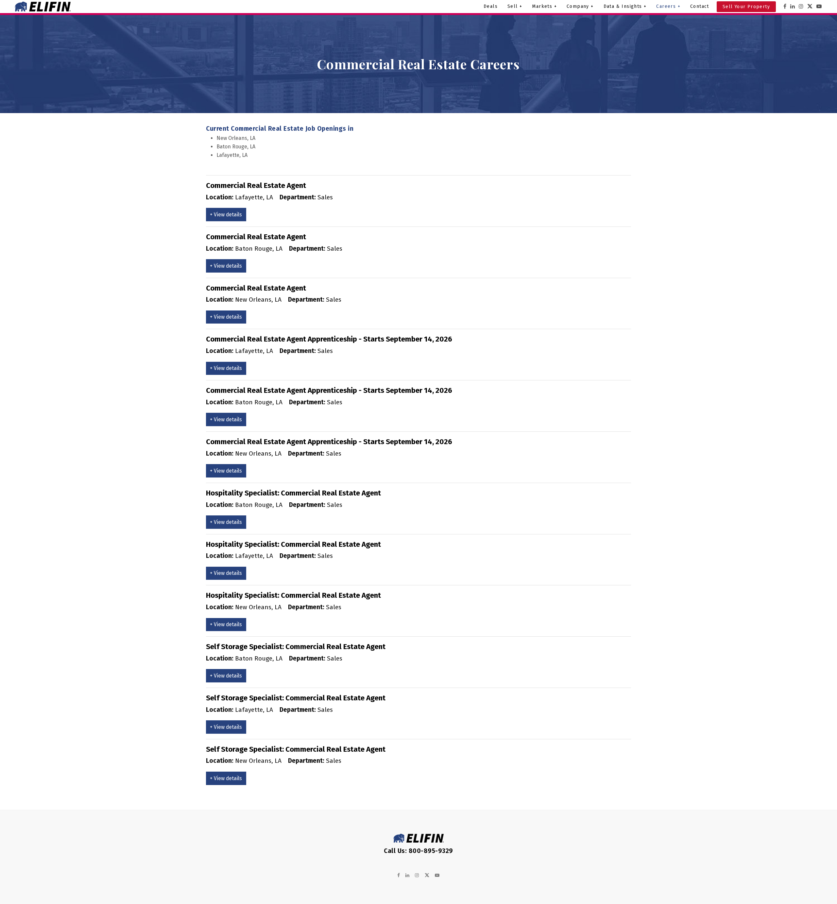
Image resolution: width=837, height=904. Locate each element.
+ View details (226, 214)
